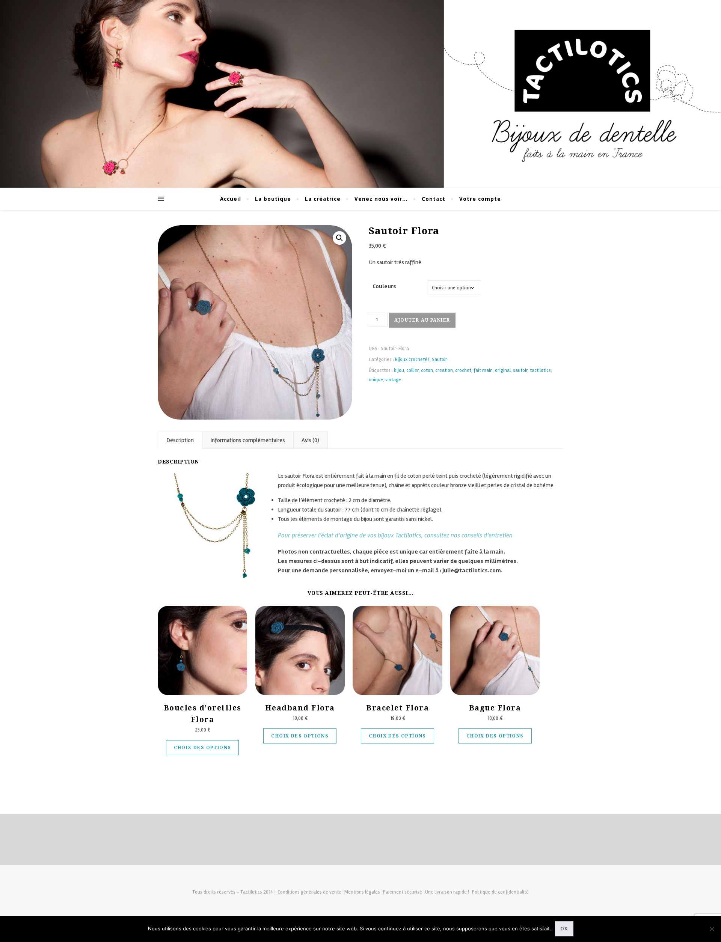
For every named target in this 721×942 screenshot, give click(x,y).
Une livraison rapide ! (447, 892)
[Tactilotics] (360, 94)
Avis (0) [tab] (310, 440)
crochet (463, 370)
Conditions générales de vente (309, 892)
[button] (339, 238)
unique (376, 380)
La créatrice (323, 199)
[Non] (711, 929)
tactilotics (540, 370)
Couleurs (384, 286)
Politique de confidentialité (500, 892)
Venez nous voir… (381, 199)
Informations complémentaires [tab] (247, 440)
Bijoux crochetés (412, 360)
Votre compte (480, 199)
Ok (564, 928)
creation (444, 370)
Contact (433, 199)
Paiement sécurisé (402, 892)
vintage (393, 380)
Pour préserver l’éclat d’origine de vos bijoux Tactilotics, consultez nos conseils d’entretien (395, 535)
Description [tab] (180, 440)
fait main (483, 370)
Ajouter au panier (422, 320)
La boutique (273, 199)
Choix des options (202, 747)
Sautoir (439, 360)
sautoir (520, 370)
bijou (399, 370)
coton (427, 370)
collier (412, 370)
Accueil (230, 199)
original (503, 370)
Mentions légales (362, 892)
